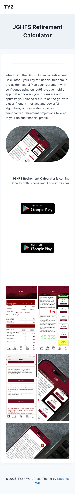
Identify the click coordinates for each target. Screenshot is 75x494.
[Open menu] (67, 7)
